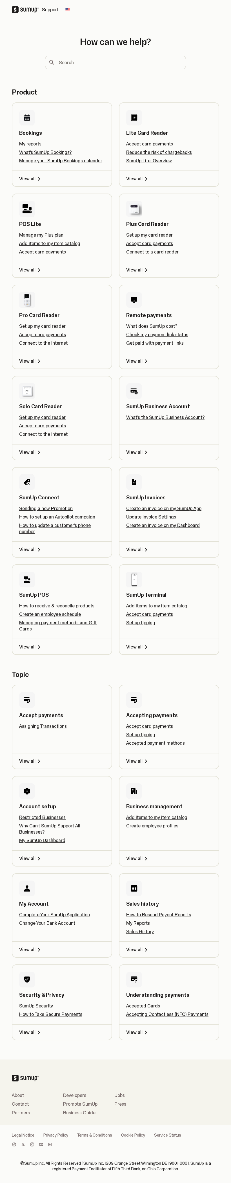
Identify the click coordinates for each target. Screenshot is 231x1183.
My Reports (138, 923)
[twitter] (23, 1145)
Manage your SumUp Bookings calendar (60, 160)
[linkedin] (50, 1145)
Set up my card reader (149, 235)
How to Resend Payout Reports (158, 914)
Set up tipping (140, 622)
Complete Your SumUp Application (54, 914)
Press (120, 1104)
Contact (20, 1104)
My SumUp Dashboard (42, 840)
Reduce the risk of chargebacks (159, 152)
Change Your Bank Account (47, 923)
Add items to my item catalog (49, 243)
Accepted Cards (143, 1006)
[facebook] (14, 1145)
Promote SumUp (80, 1104)
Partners (21, 1112)
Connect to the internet (43, 343)
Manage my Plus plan (41, 235)
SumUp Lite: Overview (149, 160)
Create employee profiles (152, 826)
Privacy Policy (55, 1135)
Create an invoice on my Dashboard (163, 525)
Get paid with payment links (155, 343)
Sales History (140, 931)
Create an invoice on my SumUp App (163, 508)
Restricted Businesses (42, 817)
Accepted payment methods (155, 743)
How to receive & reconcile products (56, 606)
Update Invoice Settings (151, 517)
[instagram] (32, 1145)
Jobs (119, 1095)
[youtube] (41, 1145)
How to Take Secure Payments (50, 1014)
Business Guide (79, 1112)
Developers (74, 1095)
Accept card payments (149, 144)
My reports (30, 144)
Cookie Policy (133, 1135)
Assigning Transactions (43, 726)
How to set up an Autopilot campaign (57, 517)
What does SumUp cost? (151, 326)
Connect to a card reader (152, 252)
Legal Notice (23, 1135)
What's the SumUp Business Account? (165, 417)
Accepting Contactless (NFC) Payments (167, 1014)
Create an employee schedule (50, 614)
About (18, 1095)
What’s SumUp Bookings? (45, 152)
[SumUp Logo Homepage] (27, 9)
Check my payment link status (157, 334)
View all (27, 178)
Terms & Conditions (94, 1135)
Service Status (167, 1135)
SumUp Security (36, 1006)
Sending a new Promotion (46, 508)
